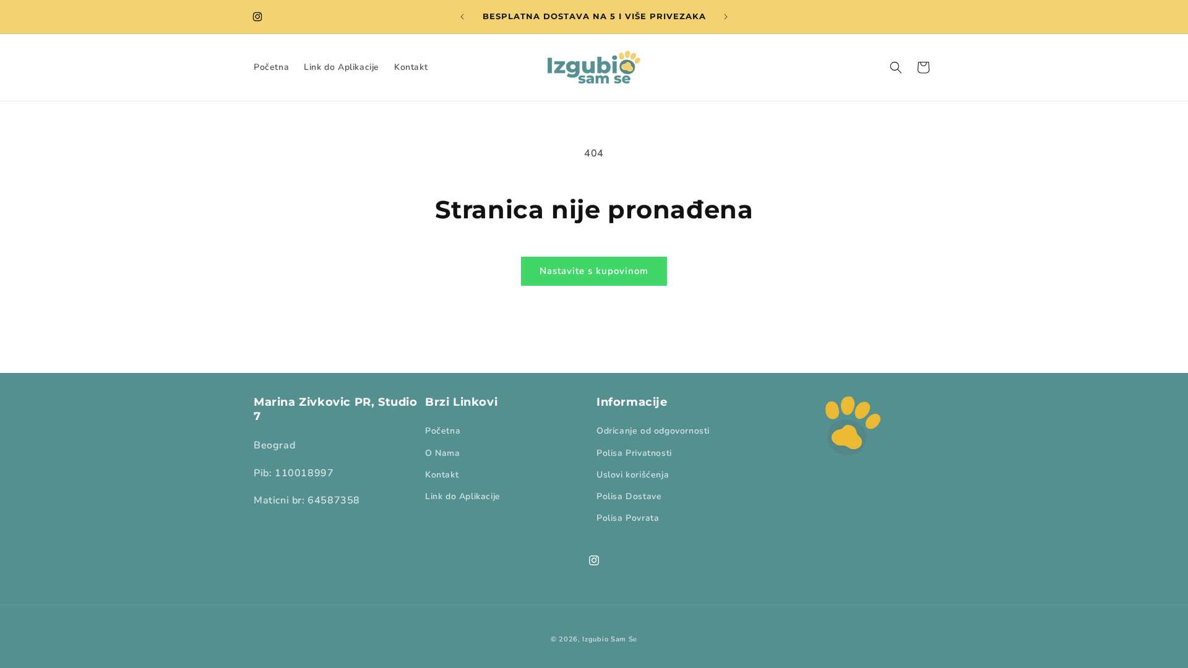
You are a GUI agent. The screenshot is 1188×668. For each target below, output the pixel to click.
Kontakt (441, 475)
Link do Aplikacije (463, 496)
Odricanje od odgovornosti (653, 431)
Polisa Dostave (628, 496)
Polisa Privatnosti (634, 453)
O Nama (442, 453)
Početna (442, 431)
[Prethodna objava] (462, 16)
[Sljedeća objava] (725, 16)
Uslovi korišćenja (632, 475)
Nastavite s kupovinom (594, 271)
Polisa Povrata (627, 518)
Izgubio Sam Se (609, 639)
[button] (896, 67)
